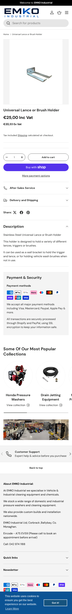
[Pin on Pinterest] (28, 212)
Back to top (36, 467)
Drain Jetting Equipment (51, 397)
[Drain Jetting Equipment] (50, 375)
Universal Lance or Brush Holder (27, 34)
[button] (59, 12)
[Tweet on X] (14, 212)
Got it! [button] (55, 602)
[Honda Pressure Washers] (18, 375)
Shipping (22, 135)
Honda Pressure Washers (18, 397)
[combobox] (36, 23)
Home (6, 34)
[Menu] (66, 12)
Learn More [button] (12, 608)
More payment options (36, 175)
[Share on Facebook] (21, 212)
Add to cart (48, 157)
